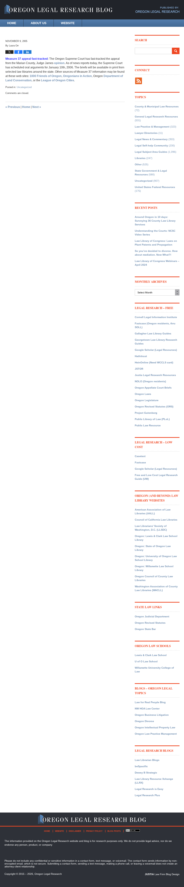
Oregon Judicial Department (152, 616)
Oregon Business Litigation (152, 714)
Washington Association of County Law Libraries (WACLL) (156, 588)
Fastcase (140, 462)
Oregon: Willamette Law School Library (154, 568)
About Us (38, 23)
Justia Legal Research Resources (155, 375)
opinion (59, 63)
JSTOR (139, 368)
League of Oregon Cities (57, 80)
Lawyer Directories (146, 132)
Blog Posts (114, 831)
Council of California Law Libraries (156, 519)
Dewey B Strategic (146, 772)
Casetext (140, 456)
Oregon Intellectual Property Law (155, 727)
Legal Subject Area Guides (151, 151)
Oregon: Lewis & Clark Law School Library (156, 538)
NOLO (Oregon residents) (150, 381)
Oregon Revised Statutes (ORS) (154, 406)
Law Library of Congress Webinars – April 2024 (157, 263)
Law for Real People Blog (150, 702)
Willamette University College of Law (154, 669)
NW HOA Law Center (147, 708)
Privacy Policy (94, 831)
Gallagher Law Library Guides (153, 333)
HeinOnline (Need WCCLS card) (154, 362)
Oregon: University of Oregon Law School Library (156, 558)
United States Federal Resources (155, 187)
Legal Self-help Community (151, 145)
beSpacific (141, 766)
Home (11, 23)
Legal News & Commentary (151, 139)
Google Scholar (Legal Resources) (156, 349)
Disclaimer (75, 831)
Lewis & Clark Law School (151, 655)
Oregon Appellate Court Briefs (153, 387)
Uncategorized (24, 87)
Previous (12, 106)
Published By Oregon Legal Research (157, 10)
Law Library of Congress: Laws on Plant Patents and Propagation (156, 242)
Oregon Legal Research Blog (58, 10)
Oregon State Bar (145, 629)
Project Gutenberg (146, 412)
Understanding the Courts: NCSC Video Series (155, 232)
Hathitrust (141, 356)
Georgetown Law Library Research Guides (156, 341)
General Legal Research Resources (156, 116)
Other (138, 164)
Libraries (140, 158)
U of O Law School (146, 661)
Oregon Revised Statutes (150, 622)
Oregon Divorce (144, 721)
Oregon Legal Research (48, 873)
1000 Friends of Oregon (46, 76)
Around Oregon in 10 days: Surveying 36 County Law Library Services (155, 220)
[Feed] (138, 81)
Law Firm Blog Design (162, 874)
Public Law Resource (148, 425)
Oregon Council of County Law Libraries (154, 578)
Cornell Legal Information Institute (156, 317)
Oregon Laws (143, 394)
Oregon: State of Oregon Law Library (153, 548)
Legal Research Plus (147, 795)
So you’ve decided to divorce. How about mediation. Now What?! (156, 252)
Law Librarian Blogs (147, 760)
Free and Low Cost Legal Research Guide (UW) (156, 477)
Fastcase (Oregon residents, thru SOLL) (155, 325)
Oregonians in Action (77, 76)
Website (68, 23)
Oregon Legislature (146, 400)
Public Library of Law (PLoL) (152, 419)
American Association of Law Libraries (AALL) (153, 511)
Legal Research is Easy (149, 789)
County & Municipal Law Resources (157, 106)
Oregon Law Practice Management (156, 733)
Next (36, 106)
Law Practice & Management (152, 126)
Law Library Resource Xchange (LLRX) (154, 780)
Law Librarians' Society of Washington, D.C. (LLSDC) (151, 528)
